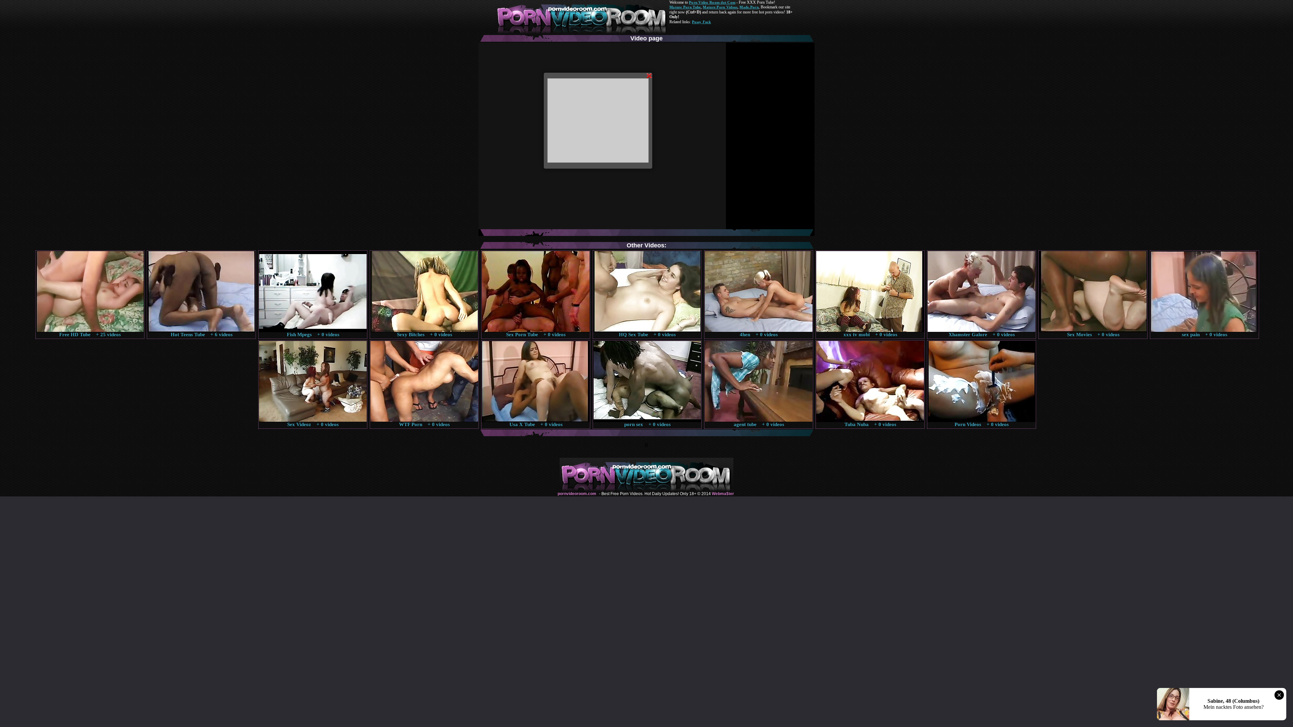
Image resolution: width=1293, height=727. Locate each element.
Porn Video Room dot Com (712, 2)
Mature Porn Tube (685, 7)
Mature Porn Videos (720, 7)
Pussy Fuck (701, 22)
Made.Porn (748, 7)
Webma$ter (723, 493)
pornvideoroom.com (577, 493)
